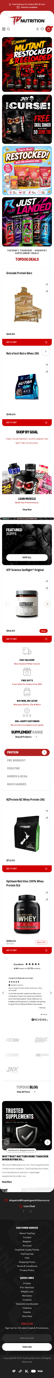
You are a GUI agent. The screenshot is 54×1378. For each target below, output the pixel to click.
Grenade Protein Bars (19, 273)
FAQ (27, 1257)
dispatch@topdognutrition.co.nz (29, 1200)
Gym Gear (27, 1316)
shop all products (23, 736)
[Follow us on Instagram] (30, 1211)
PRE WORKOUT (16, 760)
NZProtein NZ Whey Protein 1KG (25, 800)
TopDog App (27, 1253)
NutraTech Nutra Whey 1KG (22, 353)
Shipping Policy (27, 1262)
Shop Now (27, 509)
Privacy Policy (27, 1270)
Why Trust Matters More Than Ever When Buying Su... (25, 1158)
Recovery (27, 1295)
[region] (27, 993)
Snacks (27, 1312)
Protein (27, 1283)
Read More (7, 1182)
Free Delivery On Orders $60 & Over (28, 4)
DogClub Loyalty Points (27, 1249)
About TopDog (27, 1233)
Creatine (13, 768)
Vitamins (27, 1308)
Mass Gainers (16, 784)
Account (27, 1245)
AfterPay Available (29, 7)
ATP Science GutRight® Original (25, 570)
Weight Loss (27, 1291)
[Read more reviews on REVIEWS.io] (39, 1020)
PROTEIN (12, 752)
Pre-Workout (27, 1287)
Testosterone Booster (27, 1303)
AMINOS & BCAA (17, 776)
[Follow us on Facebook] (23, 1211)
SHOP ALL (27, 557)
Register (27, 1241)
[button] (47, 604)
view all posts (23, 1091)
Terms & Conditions (27, 1266)
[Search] (8, 29)
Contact (27, 1237)
